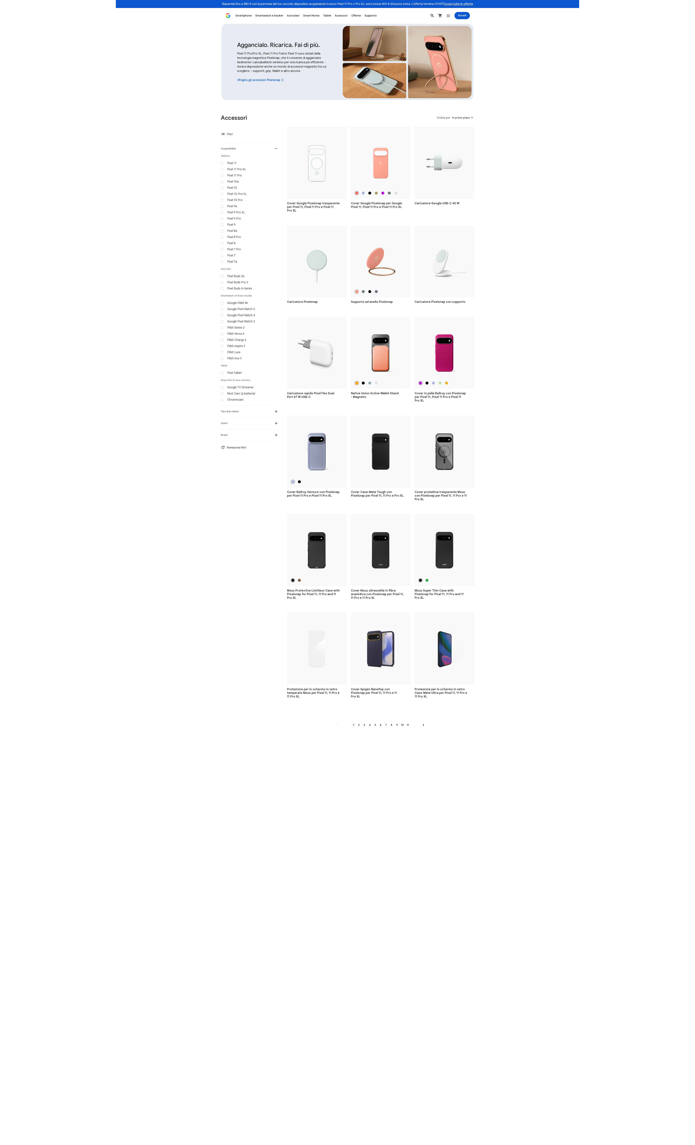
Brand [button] (224, 435)
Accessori (341, 15)
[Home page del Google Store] (228, 15)
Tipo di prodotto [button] (230, 411)
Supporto (371, 15)
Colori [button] (224, 423)
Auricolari (293, 15)
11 (408, 725)
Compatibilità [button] (228, 148)
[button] (432, 15)
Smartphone (243, 15)
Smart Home (311, 15)
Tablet (327, 15)
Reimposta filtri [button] (233, 447)
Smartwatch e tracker (269, 15)
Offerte (356, 15)
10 (402, 725)
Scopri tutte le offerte (458, 4)
